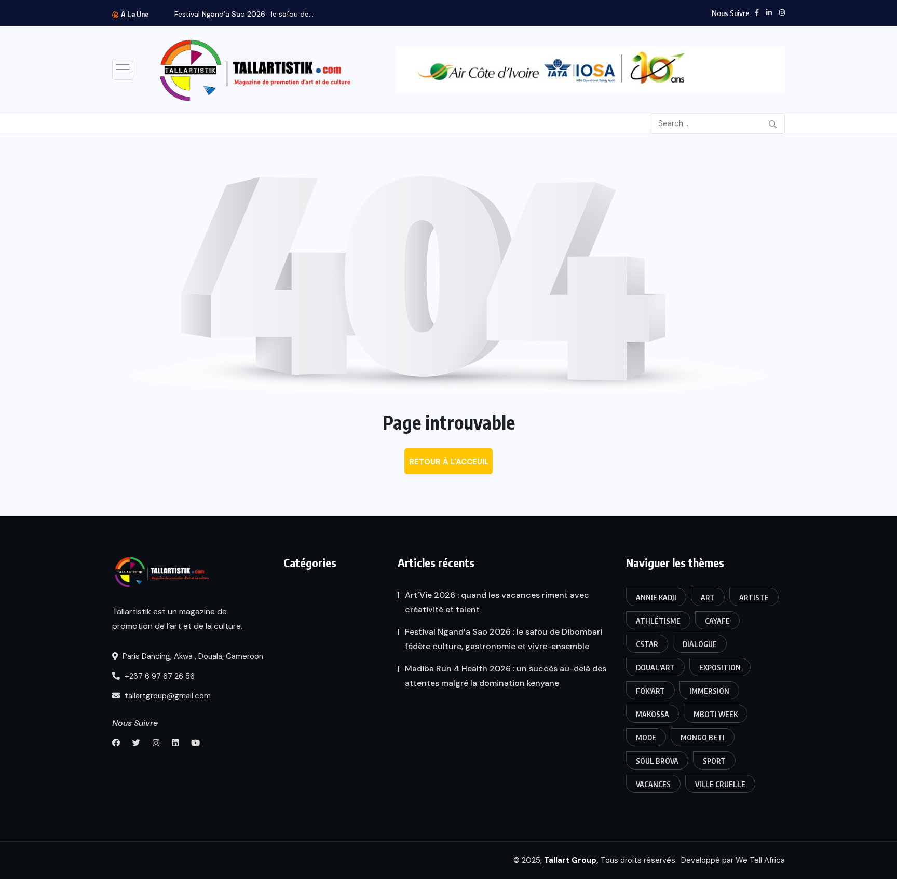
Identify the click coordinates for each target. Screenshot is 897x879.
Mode (646, 737)
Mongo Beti (703, 737)
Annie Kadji (656, 597)
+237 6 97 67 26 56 (159, 676)
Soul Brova (657, 761)
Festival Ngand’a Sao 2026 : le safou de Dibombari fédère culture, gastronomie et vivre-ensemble (503, 639)
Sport (714, 761)
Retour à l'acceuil (448, 462)
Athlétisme (658, 620)
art (708, 597)
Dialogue (700, 644)
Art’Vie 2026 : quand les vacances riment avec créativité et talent (497, 602)
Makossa (652, 714)
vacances (653, 784)
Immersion (709, 690)
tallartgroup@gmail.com (167, 696)
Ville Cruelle (720, 784)
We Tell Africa (760, 860)
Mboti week (716, 714)
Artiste (754, 597)
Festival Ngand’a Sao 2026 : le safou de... (244, 14)
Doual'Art (655, 667)
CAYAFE (717, 620)
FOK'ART (650, 690)
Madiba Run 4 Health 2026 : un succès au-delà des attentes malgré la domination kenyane (505, 676)
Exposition (720, 667)
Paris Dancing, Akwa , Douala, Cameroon (191, 656)
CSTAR (647, 644)
